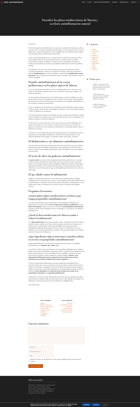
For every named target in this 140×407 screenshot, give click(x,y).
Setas (93, 65)
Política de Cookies (72, 404)
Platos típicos (96, 63)
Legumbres (95, 57)
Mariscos (94, 59)
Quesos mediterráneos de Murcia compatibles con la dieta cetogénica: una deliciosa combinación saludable (46, 309)
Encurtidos (95, 51)
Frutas (93, 53)
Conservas (114, 2)
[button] (138, 2)
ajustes (69, 405)
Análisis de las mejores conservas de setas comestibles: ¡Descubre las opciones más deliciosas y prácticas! (101, 96)
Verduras (94, 69)
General (94, 55)
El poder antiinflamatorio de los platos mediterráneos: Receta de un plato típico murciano (66, 307)
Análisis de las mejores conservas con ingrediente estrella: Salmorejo (100, 105)
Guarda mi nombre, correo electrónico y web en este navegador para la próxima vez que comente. (55, 360)
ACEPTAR (86, 404)
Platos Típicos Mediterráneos (101, 2)
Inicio (83, 2)
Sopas (94, 67)
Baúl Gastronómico (13, 2)
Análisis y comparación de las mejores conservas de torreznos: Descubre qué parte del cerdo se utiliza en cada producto (101, 86)
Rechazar (96, 404)
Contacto (133, 2)
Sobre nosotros (124, 2)
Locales (89, 2)
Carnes (94, 49)
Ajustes (105, 404)
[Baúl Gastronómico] (2, 2)
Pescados (94, 61)
